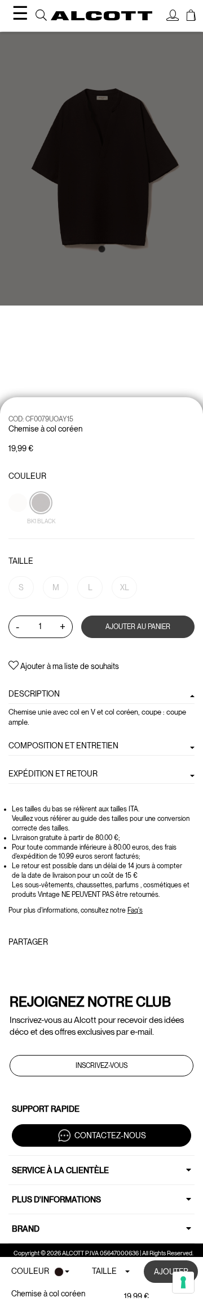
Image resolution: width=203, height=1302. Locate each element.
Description (34, 693)
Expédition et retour (53, 773)
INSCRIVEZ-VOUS (101, 1066)
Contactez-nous (110, 1135)
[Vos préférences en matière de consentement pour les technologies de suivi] (183, 1282)
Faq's (135, 910)
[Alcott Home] (101, 16)
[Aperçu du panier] (191, 17)
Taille (20, 560)
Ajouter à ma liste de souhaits (69, 666)
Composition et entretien (63, 745)
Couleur (27, 476)
